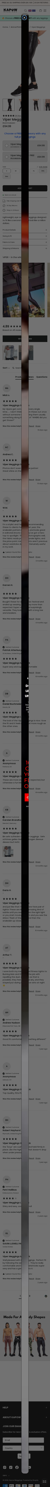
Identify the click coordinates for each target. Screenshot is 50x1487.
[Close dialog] (24, 17)
